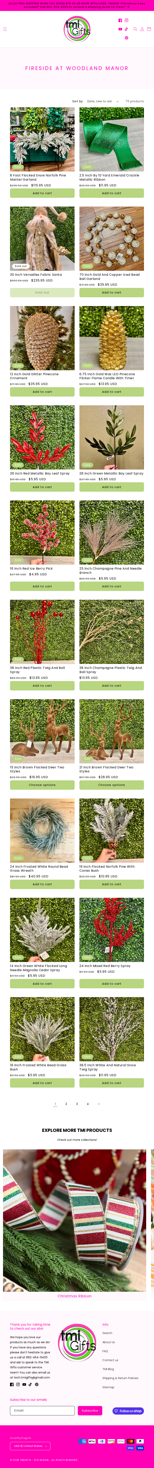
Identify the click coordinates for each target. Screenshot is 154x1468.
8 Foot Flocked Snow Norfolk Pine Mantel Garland (38, 177)
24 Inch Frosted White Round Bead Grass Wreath (39, 869)
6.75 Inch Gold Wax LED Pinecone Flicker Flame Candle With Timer (107, 376)
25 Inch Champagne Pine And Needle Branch (110, 571)
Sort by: (77, 101)
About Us (108, 1342)
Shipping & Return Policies (120, 1378)
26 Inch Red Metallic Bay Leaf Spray (40, 474)
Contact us (110, 1360)
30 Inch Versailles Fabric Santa (36, 275)
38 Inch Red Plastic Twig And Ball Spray (37, 670)
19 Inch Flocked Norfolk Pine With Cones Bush (107, 869)
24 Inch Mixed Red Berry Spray (105, 966)
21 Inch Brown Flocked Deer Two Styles (106, 769)
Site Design (41, 1460)
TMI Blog (108, 1369)
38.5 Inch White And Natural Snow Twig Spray (107, 1067)
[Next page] (98, 1104)
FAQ (105, 1351)
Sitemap (108, 1387)
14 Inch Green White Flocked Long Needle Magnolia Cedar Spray (38, 968)
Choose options (42, 785)
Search (107, 1333)
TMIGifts (25, 1460)
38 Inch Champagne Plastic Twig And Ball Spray (110, 670)
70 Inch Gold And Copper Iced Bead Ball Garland (109, 277)
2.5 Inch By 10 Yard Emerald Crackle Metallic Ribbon (109, 177)
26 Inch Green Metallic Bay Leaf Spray (111, 474)
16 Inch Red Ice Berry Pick (31, 569)
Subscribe (90, 1410)
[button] (5, 29)
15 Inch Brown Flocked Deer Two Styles (37, 769)
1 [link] (55, 1104)
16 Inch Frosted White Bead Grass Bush (38, 1067)
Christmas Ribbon (75, 1296)
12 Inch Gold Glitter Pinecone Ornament (34, 376)
